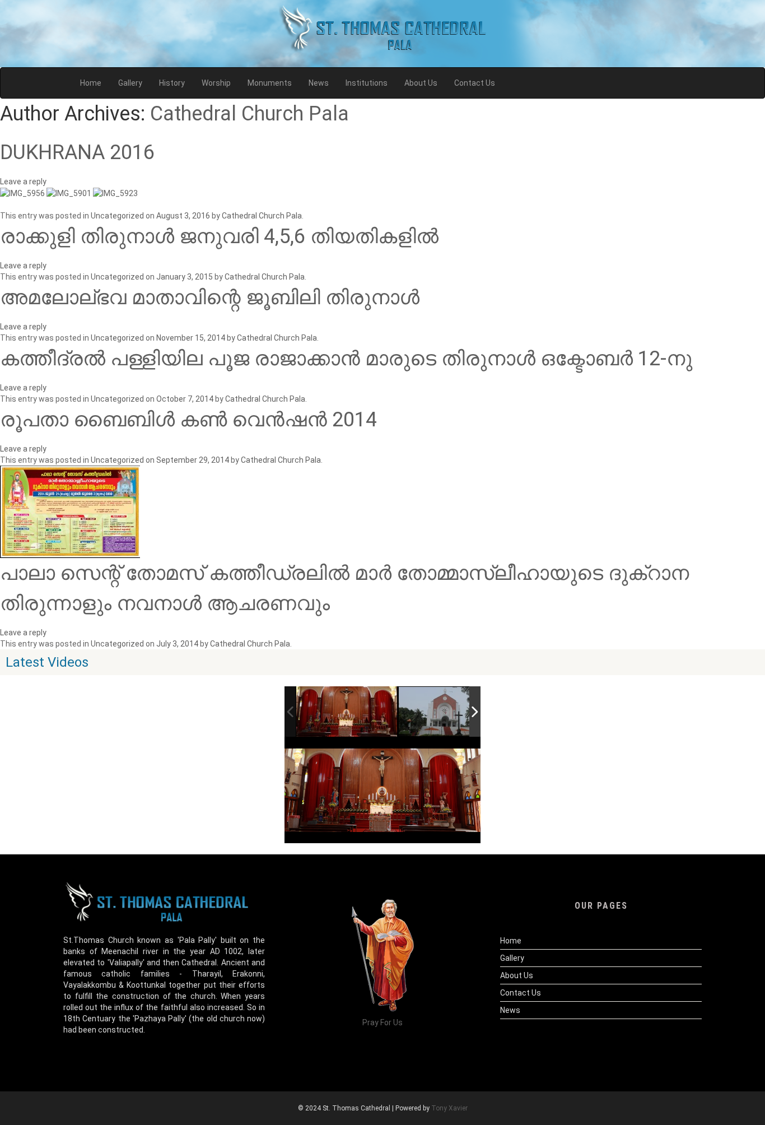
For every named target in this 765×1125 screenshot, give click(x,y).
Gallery (512, 958)
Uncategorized (117, 215)
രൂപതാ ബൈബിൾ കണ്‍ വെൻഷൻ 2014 (188, 419)
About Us (516, 975)
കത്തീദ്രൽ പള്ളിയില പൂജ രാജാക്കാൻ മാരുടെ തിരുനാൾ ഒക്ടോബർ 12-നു (346, 358)
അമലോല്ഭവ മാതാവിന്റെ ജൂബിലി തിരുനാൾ (209, 297)
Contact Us (520, 992)
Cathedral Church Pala (249, 113)
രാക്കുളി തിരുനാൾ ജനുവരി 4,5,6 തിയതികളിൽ (219, 236)
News (510, 1010)
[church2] (347, 711)
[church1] (449, 712)
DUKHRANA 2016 (77, 152)
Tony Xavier (449, 1108)
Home (510, 940)
